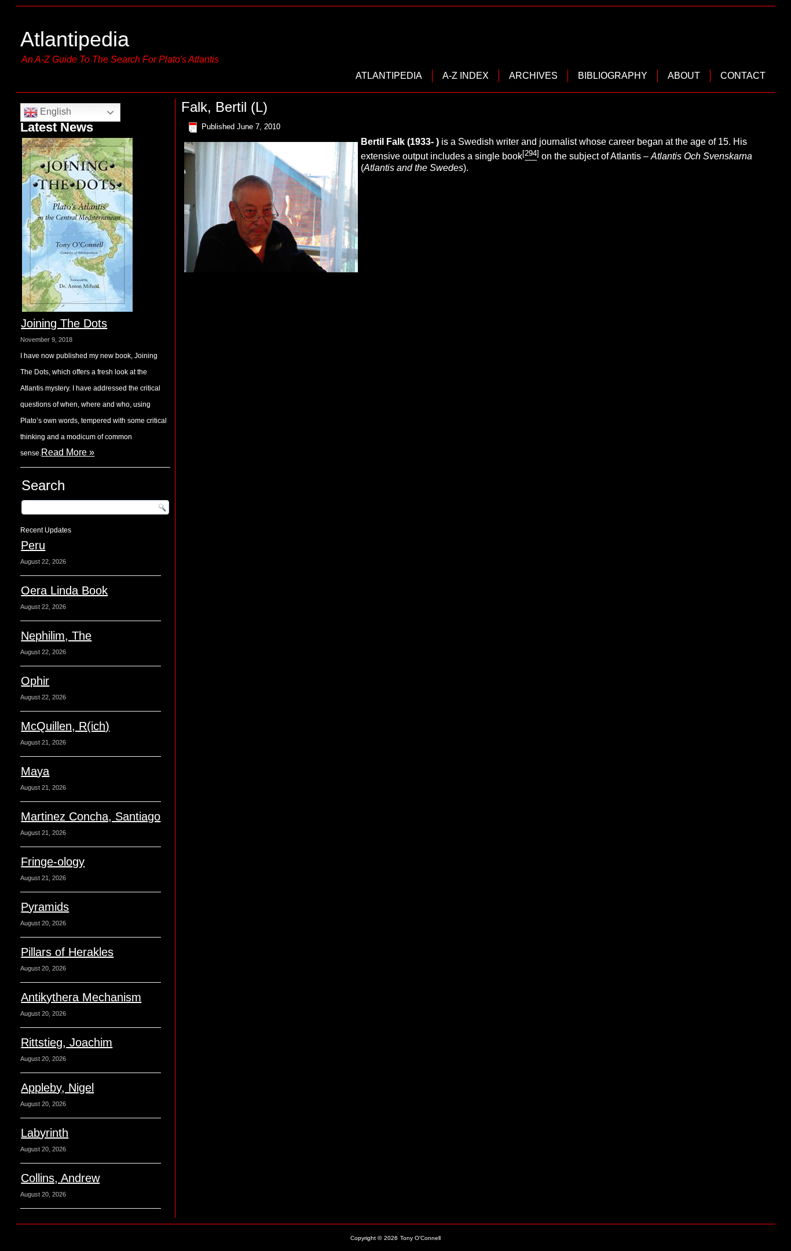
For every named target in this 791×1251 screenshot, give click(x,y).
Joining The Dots (64, 323)
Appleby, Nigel (57, 1087)
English (54, 111)
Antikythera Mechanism (81, 997)
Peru (33, 545)
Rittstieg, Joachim (66, 1042)
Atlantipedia (74, 39)
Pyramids (45, 906)
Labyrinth (44, 1132)
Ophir (35, 680)
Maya (35, 771)
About (684, 76)
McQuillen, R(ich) (65, 726)
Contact (743, 76)
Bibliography (612, 76)
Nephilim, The (56, 635)
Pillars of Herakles (67, 952)
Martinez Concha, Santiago (90, 816)
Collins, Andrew (60, 1178)
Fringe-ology (53, 861)
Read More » (67, 452)
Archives (533, 76)
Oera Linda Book (64, 590)
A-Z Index (465, 76)
